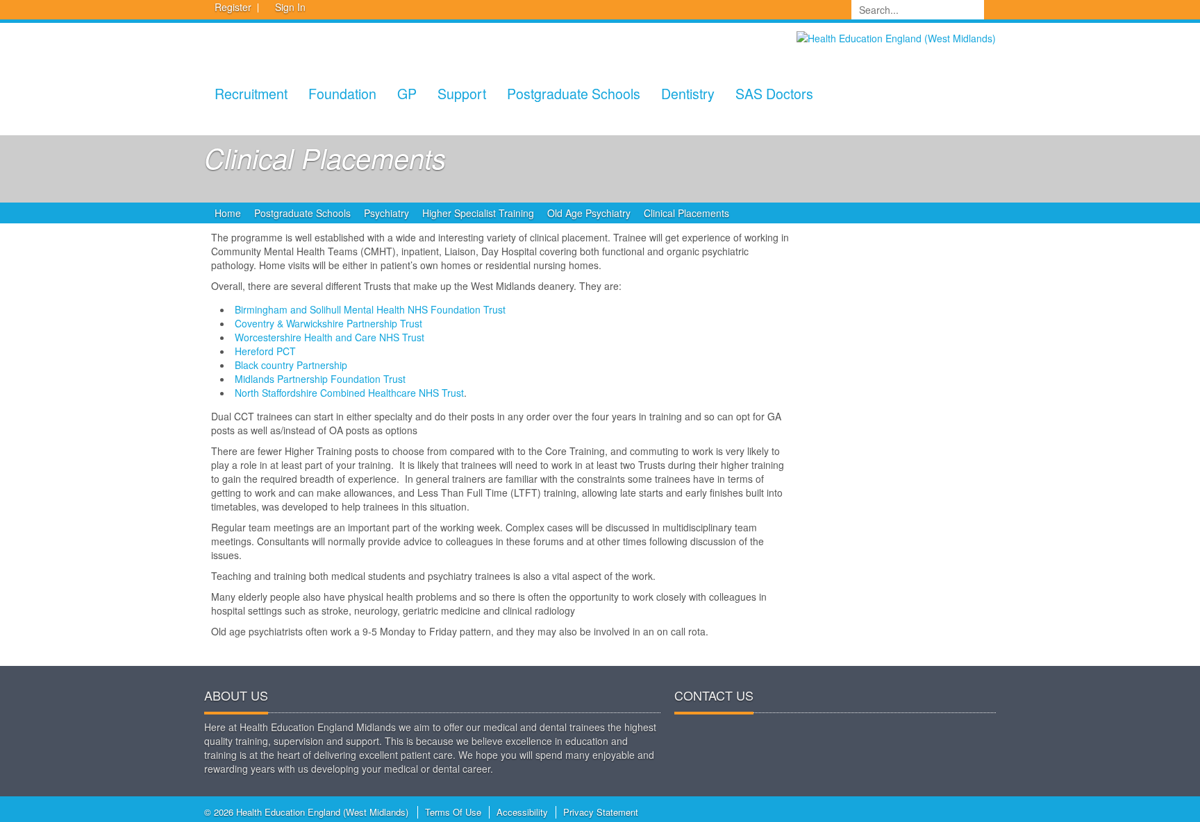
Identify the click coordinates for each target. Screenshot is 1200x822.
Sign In (290, 7)
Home (228, 213)
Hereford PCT (265, 351)
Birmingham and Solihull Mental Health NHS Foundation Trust (370, 309)
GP (407, 93)
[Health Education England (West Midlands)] (896, 37)
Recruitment (251, 93)
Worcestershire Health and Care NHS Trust (329, 337)
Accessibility (522, 812)
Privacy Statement (600, 812)
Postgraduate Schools (573, 93)
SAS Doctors (774, 93)
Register (233, 7)
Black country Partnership (291, 365)
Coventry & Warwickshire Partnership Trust (328, 323)
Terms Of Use (453, 812)
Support (462, 93)
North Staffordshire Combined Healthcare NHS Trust (349, 393)
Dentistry (688, 93)
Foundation (342, 93)
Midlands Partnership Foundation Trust (320, 379)
